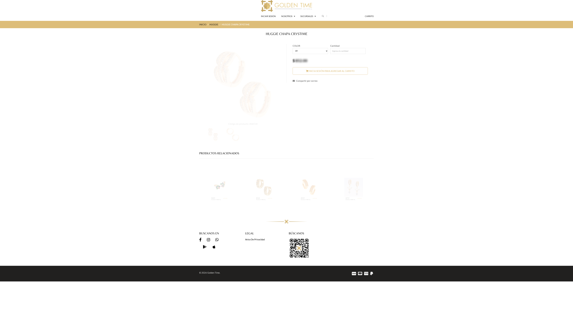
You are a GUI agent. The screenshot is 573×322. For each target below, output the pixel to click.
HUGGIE (214, 24)
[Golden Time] (286, 6)
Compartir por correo (307, 80)
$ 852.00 (232, 207)
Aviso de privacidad (255, 239)
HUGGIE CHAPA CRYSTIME (213, 210)
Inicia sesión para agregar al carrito (331, 71)
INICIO (202, 24)
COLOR (296, 45)
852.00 (301, 60)
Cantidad (335, 45)
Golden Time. (213, 272)
